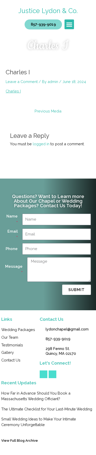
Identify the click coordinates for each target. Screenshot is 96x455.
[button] (69, 24)
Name (12, 216)
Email (12, 231)
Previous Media (48, 111)
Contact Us (10, 360)
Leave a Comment (22, 81)
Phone (12, 248)
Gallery (7, 352)
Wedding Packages (18, 329)
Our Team (9, 337)
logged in (41, 144)
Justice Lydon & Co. (48, 11)
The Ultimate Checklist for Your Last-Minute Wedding (46, 409)
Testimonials (12, 345)
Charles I (13, 91)
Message (14, 266)
